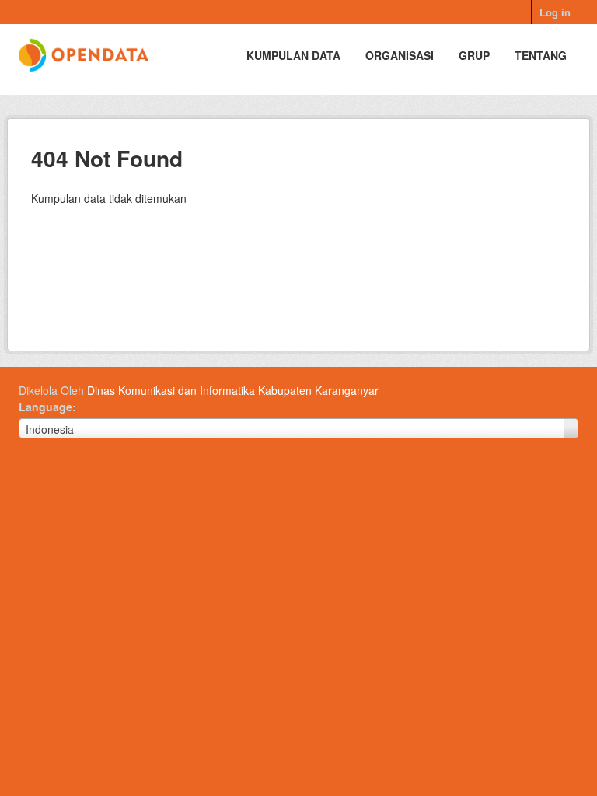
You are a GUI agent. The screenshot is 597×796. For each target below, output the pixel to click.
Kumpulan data (293, 55)
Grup (474, 55)
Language (45, 406)
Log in (555, 12)
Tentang (541, 55)
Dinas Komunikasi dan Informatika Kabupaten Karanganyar (233, 390)
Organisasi (399, 55)
